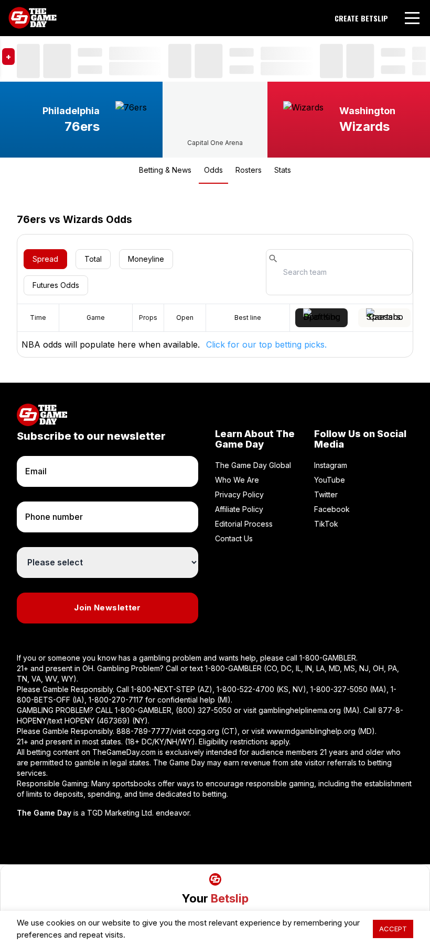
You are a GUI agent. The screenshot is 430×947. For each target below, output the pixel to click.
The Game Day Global (253, 465)
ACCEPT (393, 928)
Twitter (326, 494)
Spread (45, 258)
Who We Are (237, 479)
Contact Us (234, 538)
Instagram (330, 465)
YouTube (329, 479)
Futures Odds (56, 285)
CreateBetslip (361, 18)
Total (93, 258)
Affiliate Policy (239, 509)
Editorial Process (244, 523)
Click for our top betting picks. (266, 344)
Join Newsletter (107, 607)
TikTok (326, 523)
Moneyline (146, 258)
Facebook (332, 509)
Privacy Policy (239, 494)
